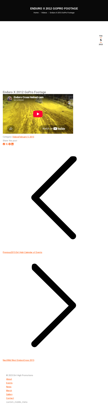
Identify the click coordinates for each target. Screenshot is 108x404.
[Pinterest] (9, 144)
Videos (15, 137)
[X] (7, 144)
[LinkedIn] (12, 144)
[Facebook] (4, 144)
